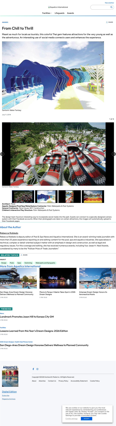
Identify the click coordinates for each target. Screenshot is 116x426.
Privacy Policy (63, 381)
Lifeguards (59, 13)
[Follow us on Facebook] (33, 369)
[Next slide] (114, 154)
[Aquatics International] (58, 7)
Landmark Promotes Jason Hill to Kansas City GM (27, 316)
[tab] (23, 196)
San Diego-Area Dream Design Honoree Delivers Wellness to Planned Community (16, 293)
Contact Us (52, 381)
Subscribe (5, 395)
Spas (19, 263)
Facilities (46, 13)
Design (3, 263)
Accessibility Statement (79, 381)
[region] (58, 160)
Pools (12, 263)
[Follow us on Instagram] (37, 369)
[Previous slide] (2, 154)
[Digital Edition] (10, 386)
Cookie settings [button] (71, 419)
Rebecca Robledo (9, 233)
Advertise (42, 381)
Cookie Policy (95, 381)
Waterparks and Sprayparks (45, 263)
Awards (70, 13)
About (34, 381)
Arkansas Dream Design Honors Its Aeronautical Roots (93, 293)
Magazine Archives (8, 399)
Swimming (28, 263)
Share (110, 22)
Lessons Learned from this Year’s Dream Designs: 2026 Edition (34, 330)
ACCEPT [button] (86, 419)
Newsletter (109, 3)
